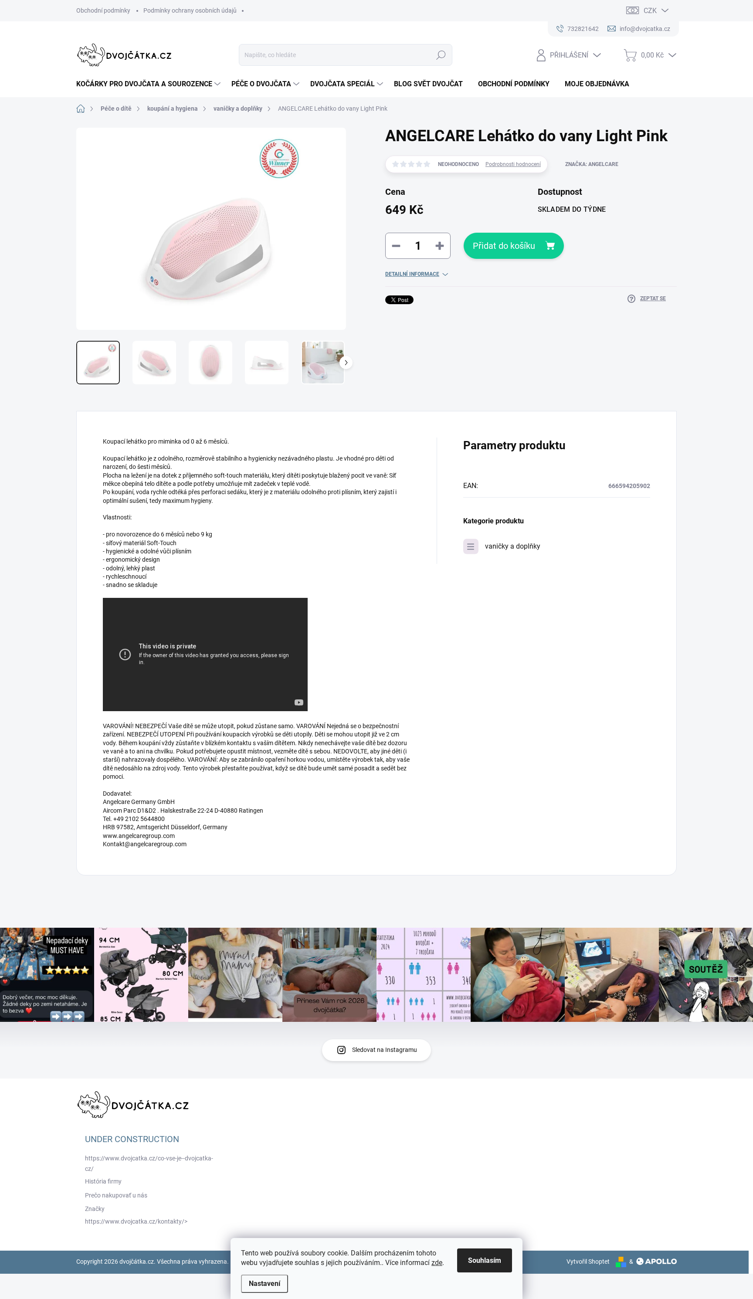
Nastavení (264, 1283)
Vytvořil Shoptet (588, 1261)
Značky (95, 1208)
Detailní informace (412, 274)
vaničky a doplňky (512, 546)
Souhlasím (484, 1260)
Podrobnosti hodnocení (513, 164)
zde (436, 1262)
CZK (650, 11)
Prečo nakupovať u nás (116, 1195)
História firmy (103, 1181)
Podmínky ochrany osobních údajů (190, 10)
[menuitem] (149, 84)
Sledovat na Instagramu (384, 1049)
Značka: (591, 164)
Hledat (441, 54)
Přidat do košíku (504, 246)
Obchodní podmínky (103, 10)
